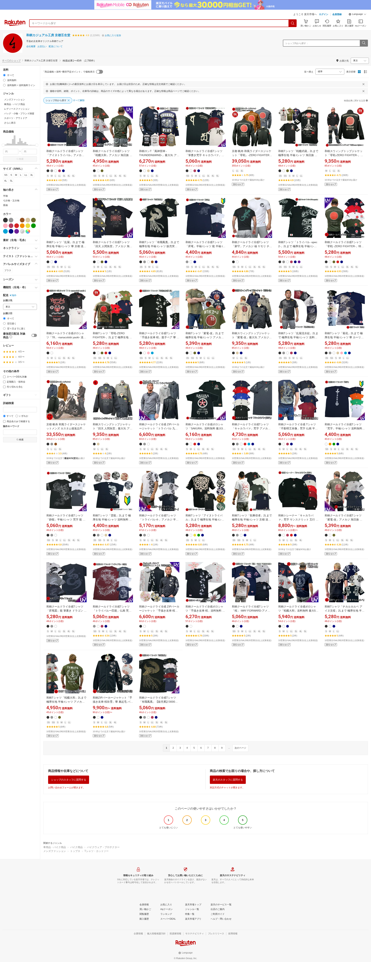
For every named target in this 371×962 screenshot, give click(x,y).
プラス (7, 270)
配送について (56, 46)
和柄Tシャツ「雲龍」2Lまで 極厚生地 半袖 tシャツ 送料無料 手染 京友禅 (112, 519)
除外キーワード (11, 426)
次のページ (240, 748)
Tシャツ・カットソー (96, 851)
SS (5, 175)
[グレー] (11, 220)
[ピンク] (5, 225)
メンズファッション (54, 851)
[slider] (3, 145)
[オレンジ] (22, 225)
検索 (21, 159)
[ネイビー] (11, 231)
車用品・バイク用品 (54, 847)
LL (26, 175)
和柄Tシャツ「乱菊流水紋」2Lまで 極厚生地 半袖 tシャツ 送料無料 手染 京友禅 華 (298, 337)
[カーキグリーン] (33, 220)
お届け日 (7, 313)
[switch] (34, 335)
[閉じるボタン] (363, 84)
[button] (357, 14)
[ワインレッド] (11, 225)
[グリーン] (33, 225)
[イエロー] (28, 225)
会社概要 (31, 46)
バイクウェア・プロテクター (103, 847)
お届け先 (7, 300)
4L (5, 180)
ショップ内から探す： (296, 43)
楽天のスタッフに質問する (228, 779)
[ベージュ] (28, 220)
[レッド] (16, 225)
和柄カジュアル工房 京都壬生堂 (48, 35)
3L (31, 175)
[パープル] (16, 231)
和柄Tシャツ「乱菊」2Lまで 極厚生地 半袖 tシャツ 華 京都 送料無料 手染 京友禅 (66, 246)
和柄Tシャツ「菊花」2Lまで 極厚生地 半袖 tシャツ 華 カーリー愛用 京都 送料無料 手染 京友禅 (344, 337)
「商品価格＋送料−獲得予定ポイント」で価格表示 (68, 71)
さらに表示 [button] (10, 122)
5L (11, 180)
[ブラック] (5, 220)
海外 (14, 295)
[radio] (4, 75)
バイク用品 (76, 847)
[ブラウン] (22, 220)
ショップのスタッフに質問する (68, 779)
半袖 (5, 196)
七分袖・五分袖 (11, 200)
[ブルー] (5, 231)
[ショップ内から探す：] (364, 43)
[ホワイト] (16, 220)
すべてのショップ (11, 60)
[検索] (293, 23)
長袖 (5, 205)
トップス (75, 851)
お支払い (42, 46)
